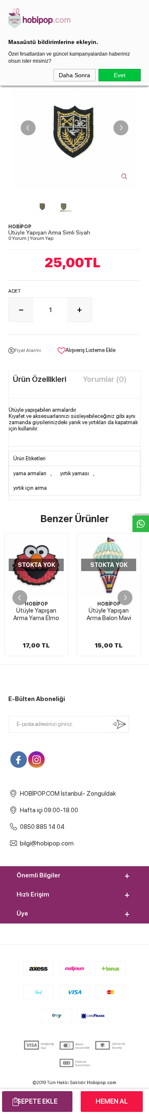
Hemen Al (112, 1101)
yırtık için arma (30, 488)
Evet (119, 75)
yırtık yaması (74, 473)
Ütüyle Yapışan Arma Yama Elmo (36, 614)
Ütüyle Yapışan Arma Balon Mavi (109, 614)
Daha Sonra (74, 75)
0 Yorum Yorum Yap (30, 238)
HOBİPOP (36, 604)
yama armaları (29, 473)
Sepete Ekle (37, 1101)
